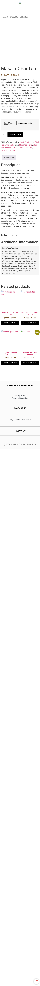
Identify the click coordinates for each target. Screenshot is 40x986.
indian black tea (11, 147)
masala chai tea (25, 147)
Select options (10, 323)
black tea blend (25, 145)
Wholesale (9, 145)
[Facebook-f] (18, 440)
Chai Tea (10, 17)
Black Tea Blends (27, 142)
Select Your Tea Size (8, 123)
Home (3, 17)
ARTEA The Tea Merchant (20, 385)
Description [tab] (9, 157)
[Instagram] (22, 440)
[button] (20, 7)
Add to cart (15, 135)
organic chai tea (8, 150)
